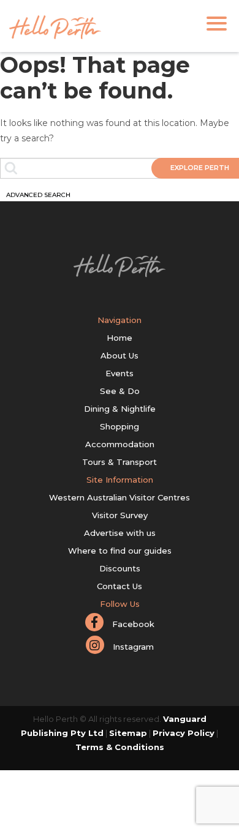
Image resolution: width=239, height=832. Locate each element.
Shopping (119, 426)
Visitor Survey (120, 515)
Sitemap (128, 733)
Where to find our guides (120, 550)
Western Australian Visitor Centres (119, 497)
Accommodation (119, 444)
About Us (119, 355)
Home (119, 338)
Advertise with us (120, 533)
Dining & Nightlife (120, 409)
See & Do (120, 391)
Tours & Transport (119, 462)
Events (119, 373)
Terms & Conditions (119, 747)
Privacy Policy (183, 733)
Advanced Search (38, 195)
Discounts (119, 568)
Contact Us (119, 586)
